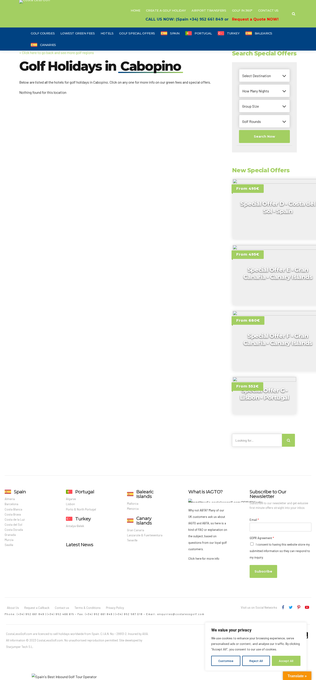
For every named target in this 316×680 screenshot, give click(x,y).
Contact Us (268, 10)
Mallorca (132, 503)
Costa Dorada (14, 529)
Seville (9, 545)
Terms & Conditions (87, 608)
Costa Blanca (13, 509)
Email (254, 520)
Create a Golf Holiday (166, 10)
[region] (256, 646)
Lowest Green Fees (77, 33)
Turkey (233, 33)
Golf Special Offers (137, 33)
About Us (13, 608)
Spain (175, 33)
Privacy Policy (115, 608)
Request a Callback (37, 608)
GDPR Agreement (262, 538)
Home (135, 10)
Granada (10, 535)
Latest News (79, 544)
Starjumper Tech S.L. (19, 647)
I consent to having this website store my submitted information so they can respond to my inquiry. (280, 551)
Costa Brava (13, 514)
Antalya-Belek (75, 526)
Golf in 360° (242, 10)
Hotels (107, 33)
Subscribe (263, 571)
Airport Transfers (209, 10)
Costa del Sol (13, 524)
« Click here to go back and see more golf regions (56, 52)
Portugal (203, 33)
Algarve (71, 499)
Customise (225, 661)
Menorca (133, 508)
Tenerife (132, 540)
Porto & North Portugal (81, 509)
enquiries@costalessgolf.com (180, 614)
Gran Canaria (135, 530)
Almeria (10, 499)
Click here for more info (203, 558)
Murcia (9, 540)
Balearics (264, 33)
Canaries (48, 45)
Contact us (62, 608)
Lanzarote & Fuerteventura (144, 535)
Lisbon (70, 504)
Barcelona (11, 504)
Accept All (286, 661)
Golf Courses (43, 33)
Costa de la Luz (15, 519)
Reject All (256, 661)
